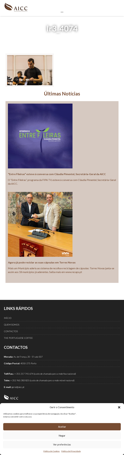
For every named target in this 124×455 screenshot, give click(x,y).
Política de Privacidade (71, 451)
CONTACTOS (11, 331)
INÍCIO (7, 318)
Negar (62, 435)
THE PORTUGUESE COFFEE (18, 338)
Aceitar (62, 426)
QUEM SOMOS (11, 324)
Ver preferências (62, 444)
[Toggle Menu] (62, 12)
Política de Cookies (51, 451)
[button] (119, 407)
